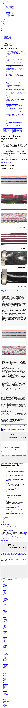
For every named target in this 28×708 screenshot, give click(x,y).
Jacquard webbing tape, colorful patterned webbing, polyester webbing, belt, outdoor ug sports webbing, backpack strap (14, 427)
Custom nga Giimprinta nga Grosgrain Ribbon (10, 533)
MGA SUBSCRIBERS (5, 524)
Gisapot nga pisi (9, 9)
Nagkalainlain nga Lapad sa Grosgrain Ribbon (13, 534)
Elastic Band (8, 10)
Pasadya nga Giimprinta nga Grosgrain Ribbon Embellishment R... (15, 497)
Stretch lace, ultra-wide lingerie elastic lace (14, 69)
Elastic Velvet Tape (10, 13)
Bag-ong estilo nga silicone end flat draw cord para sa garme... (15, 472)
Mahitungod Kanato (7, 16)
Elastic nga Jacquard (10, 6)
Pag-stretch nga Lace (10, 15)
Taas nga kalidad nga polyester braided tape (15, 93)
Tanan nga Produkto (5, 538)
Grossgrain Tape (9, 14)
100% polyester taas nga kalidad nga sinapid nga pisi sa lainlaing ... (15, 100)
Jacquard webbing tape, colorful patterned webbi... (14, 488)
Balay (4, 3)
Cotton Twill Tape (9, 7)
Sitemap (25, 532)
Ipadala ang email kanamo (6, 162)
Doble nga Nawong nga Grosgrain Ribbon (12, 536)
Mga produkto (6, 5)
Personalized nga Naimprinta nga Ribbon (16, 537)
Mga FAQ (5, 19)
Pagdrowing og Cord (10, 8)
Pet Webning (8, 12)
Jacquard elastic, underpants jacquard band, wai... (13, 506)
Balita (4, 17)
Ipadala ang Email (4, 540)
